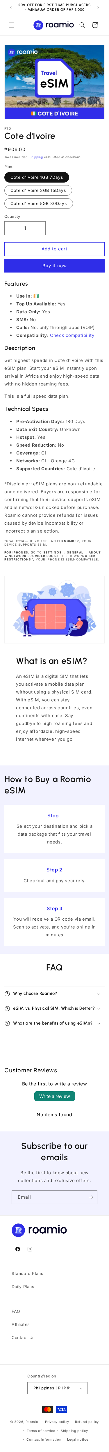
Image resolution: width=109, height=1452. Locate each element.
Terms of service (41, 1431)
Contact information (43, 1439)
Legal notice (77, 1439)
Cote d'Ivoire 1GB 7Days (36, 177)
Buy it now (54, 265)
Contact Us (23, 1337)
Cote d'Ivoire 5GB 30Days (38, 203)
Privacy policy (57, 1422)
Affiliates (21, 1324)
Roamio (32, 1422)
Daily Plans (23, 1286)
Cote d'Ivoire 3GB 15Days (38, 190)
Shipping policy (74, 1431)
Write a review (54, 1096)
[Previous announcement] (10, 7)
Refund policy (87, 1422)
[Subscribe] (90, 1197)
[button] (11, 25)
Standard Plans (27, 1273)
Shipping (36, 157)
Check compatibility (72, 335)
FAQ (16, 1311)
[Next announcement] (98, 7)
